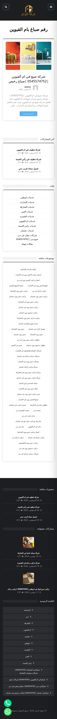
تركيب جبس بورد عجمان (17, 296)
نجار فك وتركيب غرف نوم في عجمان (28, 421)
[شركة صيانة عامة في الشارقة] (28, 542)
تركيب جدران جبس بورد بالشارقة (28, 318)
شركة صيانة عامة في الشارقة (29, 553)
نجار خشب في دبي (28, 416)
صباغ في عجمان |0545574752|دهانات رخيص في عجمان (27, 693)
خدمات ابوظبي (27, 197)
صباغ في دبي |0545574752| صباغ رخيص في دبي (27, 686)
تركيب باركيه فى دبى (39, 291)
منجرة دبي (37, 410)
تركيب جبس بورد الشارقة (19, 291)
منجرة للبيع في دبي (22, 410)
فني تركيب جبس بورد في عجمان (28, 394)
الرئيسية (27, 610)
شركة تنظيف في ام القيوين (28, 149)
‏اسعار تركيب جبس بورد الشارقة (28, 432)
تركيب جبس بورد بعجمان (38, 296)
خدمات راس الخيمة (27, 225)
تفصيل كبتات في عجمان (36, 329)
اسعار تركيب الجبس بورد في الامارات (28, 275)
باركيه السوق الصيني (16, 285)
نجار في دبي (20, 426)
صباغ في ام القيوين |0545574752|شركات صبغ (27, 679)
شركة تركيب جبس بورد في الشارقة (28, 372)
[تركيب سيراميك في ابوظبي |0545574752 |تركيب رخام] (28, 578)
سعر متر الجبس (16, 345)
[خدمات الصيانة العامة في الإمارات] (28, 10)
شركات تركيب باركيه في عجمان (28, 356)
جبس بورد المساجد (36, 334)
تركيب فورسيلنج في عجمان (28, 323)
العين (27, 656)
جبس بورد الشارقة (17, 329)
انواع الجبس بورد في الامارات (37, 285)
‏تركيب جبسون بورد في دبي (28, 448)
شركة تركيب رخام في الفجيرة (28, 563)
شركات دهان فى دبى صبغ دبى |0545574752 (27, 237)
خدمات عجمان (27, 230)
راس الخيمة (27, 663)
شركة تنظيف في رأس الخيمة (28, 159)
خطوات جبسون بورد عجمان (35, 345)
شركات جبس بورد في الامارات (28, 361)
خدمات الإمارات (27, 202)
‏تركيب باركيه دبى (18, 437)
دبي (27, 616)
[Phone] (7, 703)
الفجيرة (27, 649)
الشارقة (27, 623)
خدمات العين (27, 211)
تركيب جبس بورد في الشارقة (28, 302)
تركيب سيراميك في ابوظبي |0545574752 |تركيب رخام (28, 589)
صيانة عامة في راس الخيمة (28, 383)
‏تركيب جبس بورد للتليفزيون (28, 443)
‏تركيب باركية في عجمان (36, 437)
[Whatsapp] (7, 712)
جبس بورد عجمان (20, 334)
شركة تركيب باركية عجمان (28, 367)
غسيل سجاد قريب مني (28, 168)
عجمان (27, 636)
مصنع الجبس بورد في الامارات (28, 399)
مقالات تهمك (27, 243)
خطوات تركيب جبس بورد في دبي (28, 340)
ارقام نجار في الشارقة (28, 269)
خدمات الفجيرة (27, 216)
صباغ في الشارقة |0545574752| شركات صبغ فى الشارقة (27, 671)
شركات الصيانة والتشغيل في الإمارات (28, 350)
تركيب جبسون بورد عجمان (28, 313)
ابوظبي (27, 643)
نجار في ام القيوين (34, 426)
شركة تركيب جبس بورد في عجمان (28, 378)
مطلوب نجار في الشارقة (38, 405)
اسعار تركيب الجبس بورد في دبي (28, 280)
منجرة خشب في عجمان (17, 405)
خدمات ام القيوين (27, 221)
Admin (27, 87)
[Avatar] (35, 88)
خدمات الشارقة (27, 206)
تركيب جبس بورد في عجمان (28, 307)
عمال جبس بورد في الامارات (28, 388)
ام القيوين (27, 630)
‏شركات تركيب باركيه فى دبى (28, 454)
